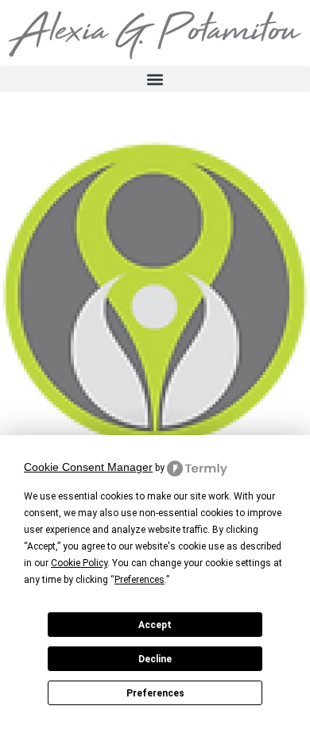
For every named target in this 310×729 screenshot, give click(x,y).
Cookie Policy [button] (79, 563)
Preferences (155, 693)
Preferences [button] (139, 579)
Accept (155, 625)
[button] (155, 79)
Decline (155, 659)
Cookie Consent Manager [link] (88, 467)
